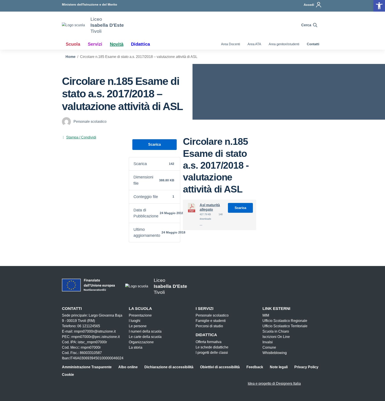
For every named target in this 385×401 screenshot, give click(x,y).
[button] (379, 6)
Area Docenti (230, 44)
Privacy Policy (306, 367)
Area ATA (254, 44)
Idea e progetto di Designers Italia (274, 383)
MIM (265, 315)
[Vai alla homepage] (73, 25)
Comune (269, 347)
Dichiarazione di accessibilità (168, 367)
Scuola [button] (73, 44)
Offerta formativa (208, 342)
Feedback (254, 367)
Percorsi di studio (209, 326)
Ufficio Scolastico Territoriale (284, 326)
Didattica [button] (140, 44)
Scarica (154, 144)
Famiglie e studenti (211, 321)
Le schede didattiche (212, 347)
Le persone (138, 326)
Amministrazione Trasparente (87, 367)
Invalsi (267, 342)
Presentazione (140, 315)
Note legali (279, 367)
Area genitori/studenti (284, 44)
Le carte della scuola (145, 337)
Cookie (68, 374)
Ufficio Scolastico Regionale (284, 321)
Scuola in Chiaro (275, 331)
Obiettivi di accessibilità (220, 367)
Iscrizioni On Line (276, 337)
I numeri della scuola (145, 331)
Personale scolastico (212, 315)
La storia (135, 347)
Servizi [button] (95, 44)
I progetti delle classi (212, 352)
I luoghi (134, 321)
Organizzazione (141, 342)
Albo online (128, 367)
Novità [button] (116, 44)
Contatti (313, 44)
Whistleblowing (274, 353)
